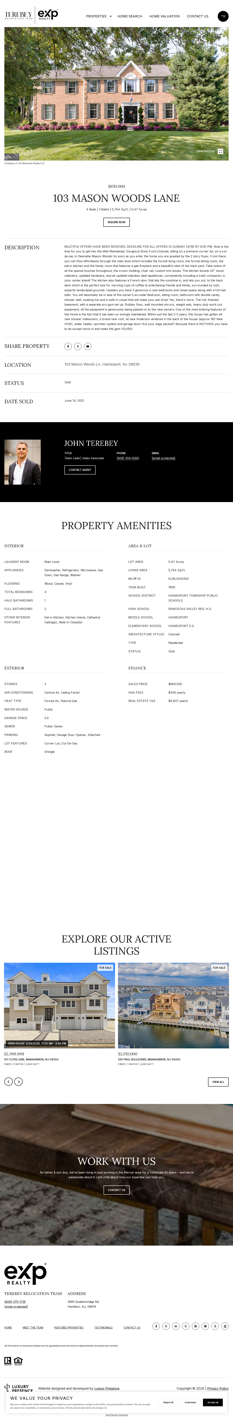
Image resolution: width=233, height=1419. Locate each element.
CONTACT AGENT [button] (80, 469)
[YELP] (215, 1326)
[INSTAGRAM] (166, 1326)
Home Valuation (164, 16)
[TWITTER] (185, 1326)
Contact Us (197, 16)
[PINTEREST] (205, 1326)
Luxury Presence (106, 1388)
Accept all (213, 1402)
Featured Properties (68, 1327)
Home (8, 1327)
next (27, 151)
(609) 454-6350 (128, 458)
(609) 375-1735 (15, 1302)
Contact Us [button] (116, 1189)
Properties (96, 16)
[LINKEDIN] (175, 1326)
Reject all (168, 1402)
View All (218, 1081)
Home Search (130, 16)
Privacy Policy (218, 1388)
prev (17, 151)
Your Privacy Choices (116, 1415)
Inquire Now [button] (116, 222)
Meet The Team (33, 1327)
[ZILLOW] (225, 1326)
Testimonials (103, 1327)
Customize (190, 1402)
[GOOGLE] (195, 1326)
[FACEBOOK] (156, 1326)
